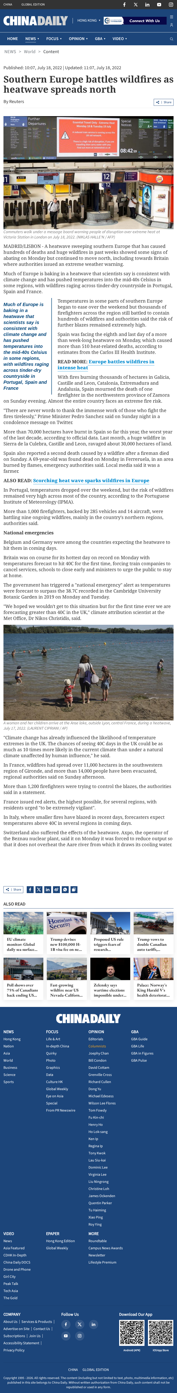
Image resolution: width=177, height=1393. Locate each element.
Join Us (35, 1336)
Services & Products (36, 1321)
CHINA (7, 4)
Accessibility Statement (21, 1343)
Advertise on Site (16, 1328)
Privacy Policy (13, 1350)
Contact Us (41, 1328)
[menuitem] (87, 21)
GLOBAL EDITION (33, 4)
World (29, 52)
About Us (10, 1321)
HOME (12, 39)
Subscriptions (14, 1336)
